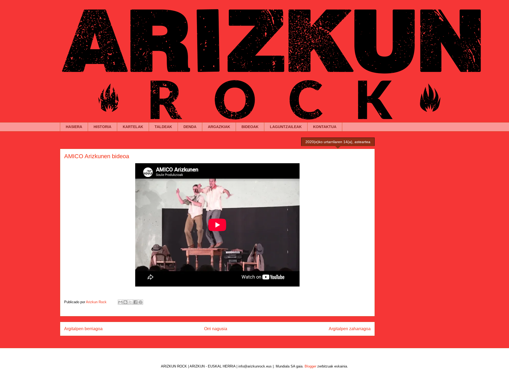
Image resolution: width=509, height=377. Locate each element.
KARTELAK (133, 127)
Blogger (310, 366)
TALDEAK (163, 127)
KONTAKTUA (324, 127)
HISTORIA (102, 127)
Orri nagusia (215, 328)
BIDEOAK (250, 127)
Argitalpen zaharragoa (350, 328)
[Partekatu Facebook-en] (135, 302)
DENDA (189, 127)
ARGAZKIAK (219, 127)
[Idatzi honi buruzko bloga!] (125, 302)
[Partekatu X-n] (130, 302)
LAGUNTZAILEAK (286, 127)
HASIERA (74, 127)
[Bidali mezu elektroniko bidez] (120, 302)
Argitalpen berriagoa (83, 328)
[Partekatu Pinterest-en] (140, 302)
